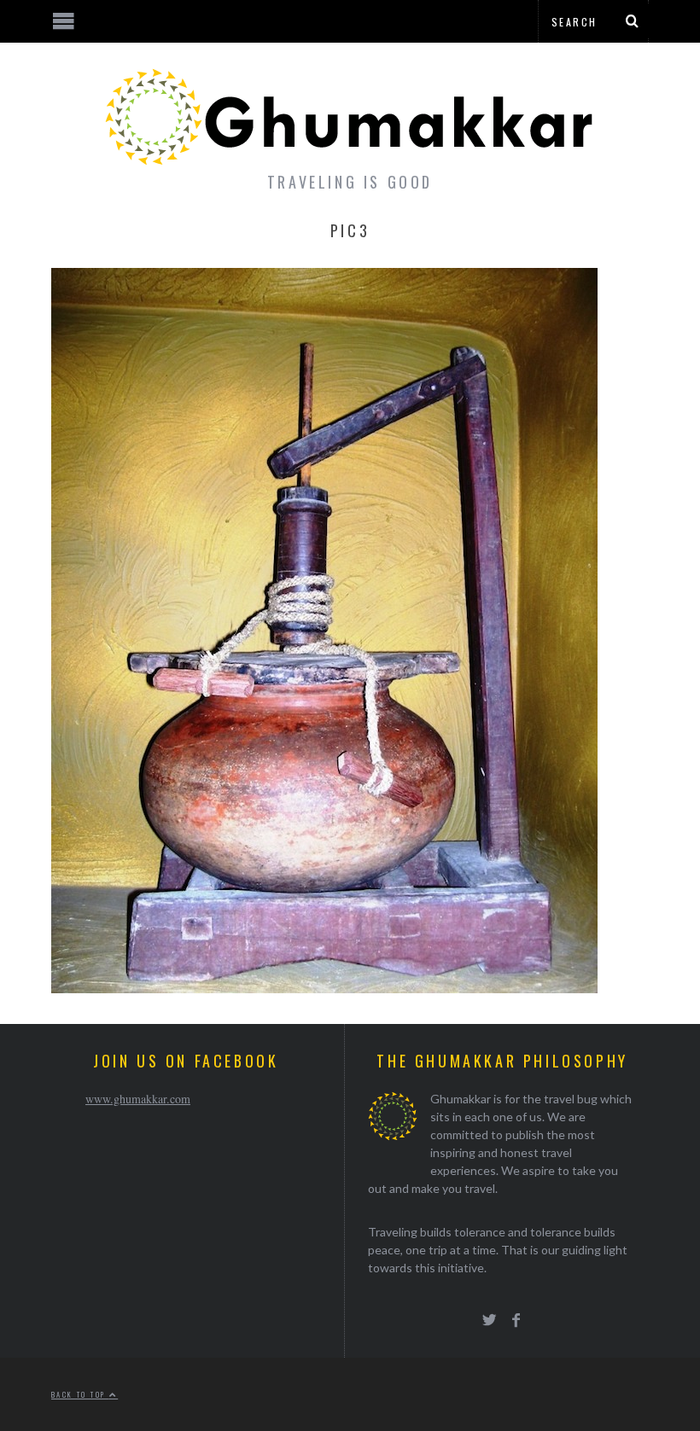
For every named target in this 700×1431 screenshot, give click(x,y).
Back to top (80, 1394)
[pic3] (324, 988)
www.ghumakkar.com (137, 1099)
